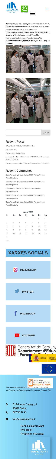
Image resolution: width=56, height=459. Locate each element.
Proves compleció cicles (15, 153)
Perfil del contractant (32, 426)
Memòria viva (11, 149)
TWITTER (28, 291)
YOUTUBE (28, 335)
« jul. (7, 240)
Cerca (46, 132)
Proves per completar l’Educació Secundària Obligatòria (27, 163)
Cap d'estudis (11, 175)
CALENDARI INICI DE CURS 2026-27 (20, 146)
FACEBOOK (27, 313)
